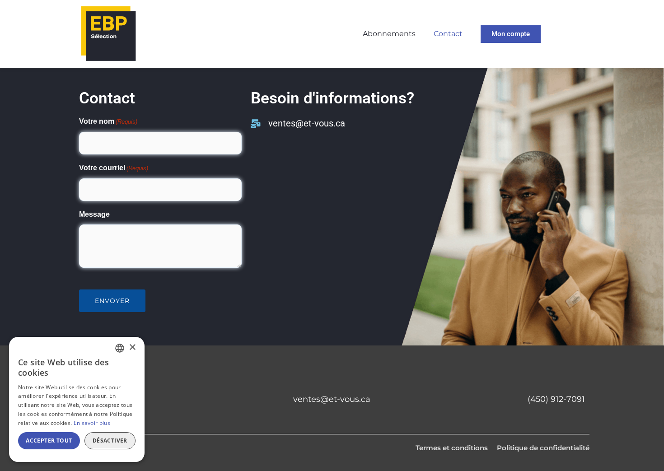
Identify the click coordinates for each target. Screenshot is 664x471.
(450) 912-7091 (556, 399)
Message (94, 214)
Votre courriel (113, 168)
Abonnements (389, 33)
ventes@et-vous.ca (331, 399)
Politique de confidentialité (543, 447)
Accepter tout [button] (49, 440)
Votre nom (108, 121)
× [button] (132, 347)
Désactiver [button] (110, 440)
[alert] (77, 399)
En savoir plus (92, 423)
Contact (448, 33)
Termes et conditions (452, 447)
